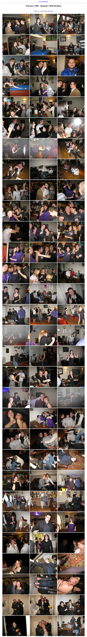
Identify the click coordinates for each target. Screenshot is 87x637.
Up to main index (43, 1)
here (51, 11)
